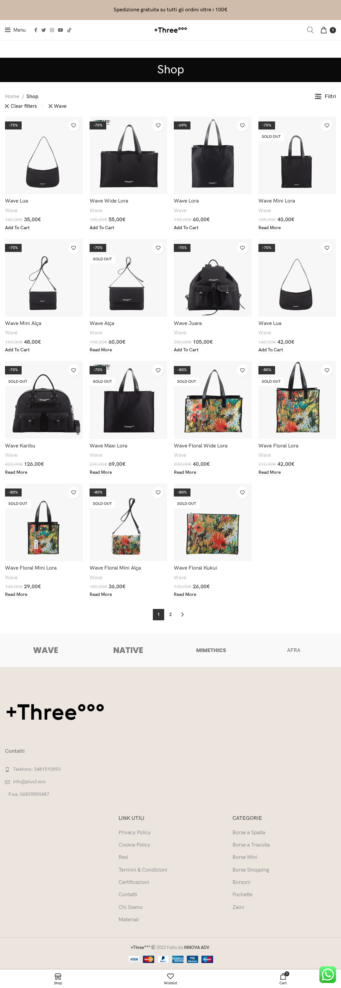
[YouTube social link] (60, 30)
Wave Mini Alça (23, 323)
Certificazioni (134, 882)
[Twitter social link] (43, 30)
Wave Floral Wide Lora (200, 446)
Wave (60, 106)
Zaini (238, 907)
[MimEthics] (211, 650)
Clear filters (24, 106)
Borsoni (241, 882)
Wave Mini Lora (276, 201)
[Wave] (45, 650)
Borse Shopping (250, 870)
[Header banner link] (170, 10)
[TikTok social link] (69, 30)
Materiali (129, 920)
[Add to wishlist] (74, 125)
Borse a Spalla (248, 833)
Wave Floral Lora (278, 446)
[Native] (128, 650)
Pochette (242, 895)
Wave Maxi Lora (108, 446)
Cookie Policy (134, 845)
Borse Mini (244, 857)
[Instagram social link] (52, 30)
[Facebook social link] (35, 30)
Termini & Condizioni (143, 870)
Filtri (330, 96)
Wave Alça (102, 323)
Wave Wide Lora (109, 201)
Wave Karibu (20, 446)
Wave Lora (186, 201)
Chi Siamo (131, 907)
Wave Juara (188, 323)
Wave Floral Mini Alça (115, 568)
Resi (123, 857)
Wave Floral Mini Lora (31, 568)
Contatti (128, 895)
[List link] (85, 769)
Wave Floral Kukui (195, 568)
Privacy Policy (135, 833)
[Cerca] (310, 30)
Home (12, 96)
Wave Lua (16, 201)
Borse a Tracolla (251, 845)
